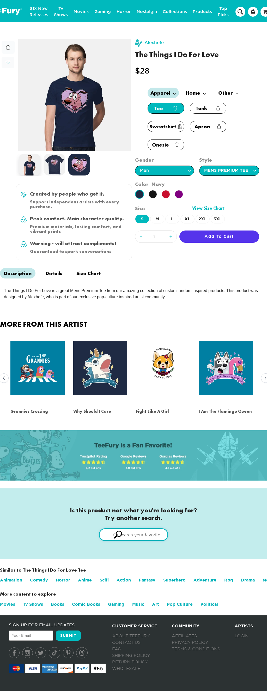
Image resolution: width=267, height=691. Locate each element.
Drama (248, 580)
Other (226, 92)
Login (241, 636)
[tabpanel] (74, 95)
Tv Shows (33, 604)
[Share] (8, 52)
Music (138, 604)
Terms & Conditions (196, 649)
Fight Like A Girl (152, 411)
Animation (11, 580)
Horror (124, 12)
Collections (175, 12)
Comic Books (86, 604)
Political (209, 604)
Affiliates (184, 636)
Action (124, 580)
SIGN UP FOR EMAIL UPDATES (42, 624)
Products (202, 12)
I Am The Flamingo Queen (225, 411)
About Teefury (131, 636)
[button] (8, 62)
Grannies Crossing (29, 411)
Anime (85, 580)
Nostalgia (147, 12)
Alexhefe (154, 42)
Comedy (39, 580)
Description (18, 273)
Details (54, 273)
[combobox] (133, 534)
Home (194, 92)
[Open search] (240, 11)
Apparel (161, 92)
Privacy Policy (190, 642)
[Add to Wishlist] (8, 62)
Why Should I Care (92, 411)
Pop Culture (180, 604)
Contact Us (126, 642)
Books (57, 604)
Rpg (228, 580)
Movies (81, 12)
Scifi (104, 580)
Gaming (102, 12)
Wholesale (126, 668)
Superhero (174, 580)
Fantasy (147, 580)
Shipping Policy (131, 655)
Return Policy (130, 662)
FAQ (117, 649)
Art (155, 604)
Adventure (204, 580)
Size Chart (88, 273)
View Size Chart (208, 208)
